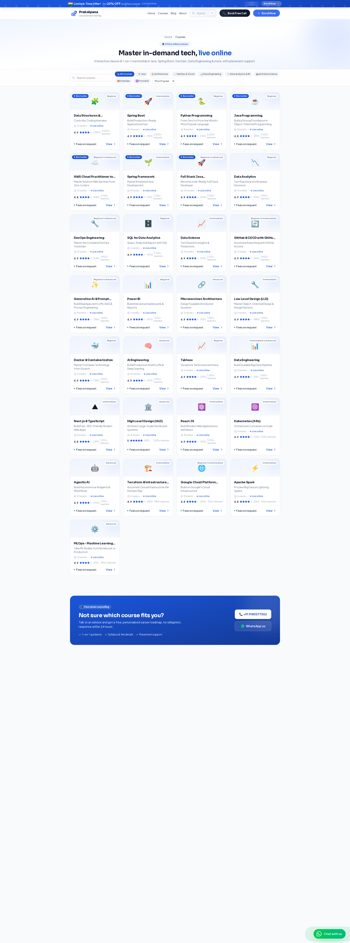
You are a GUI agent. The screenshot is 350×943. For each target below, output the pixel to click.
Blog (173, 13)
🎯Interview (123, 81)
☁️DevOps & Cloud (184, 74)
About (183, 13)
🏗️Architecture (159, 74)
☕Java (142, 74)
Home (151, 13)
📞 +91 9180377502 (253, 614)
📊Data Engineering (210, 74)
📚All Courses (124, 74)
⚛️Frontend (142, 81)
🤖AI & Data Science (266, 74)
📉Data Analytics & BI (238, 74)
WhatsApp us (255, 626)
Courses (163, 13)
